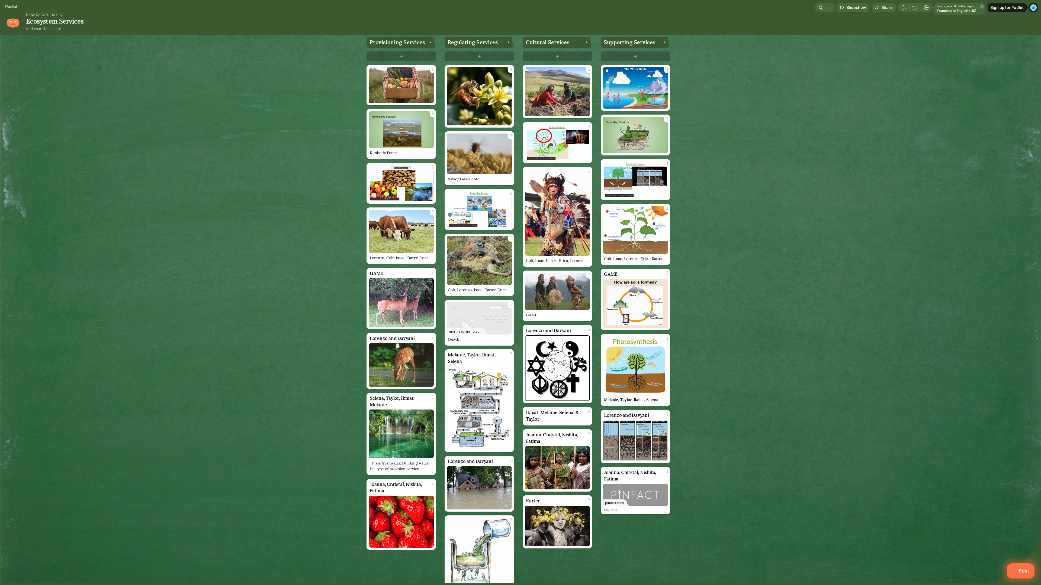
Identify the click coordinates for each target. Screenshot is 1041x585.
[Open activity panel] (903, 7)
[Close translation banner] (982, 6)
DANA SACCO (37, 15)
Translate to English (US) (956, 11)
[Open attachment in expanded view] (401, 85)
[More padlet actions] (926, 7)
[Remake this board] (915, 7)
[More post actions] (433, 69)
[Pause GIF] (507, 170)
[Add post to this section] (401, 56)
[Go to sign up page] (1033, 7)
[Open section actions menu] (430, 41)
